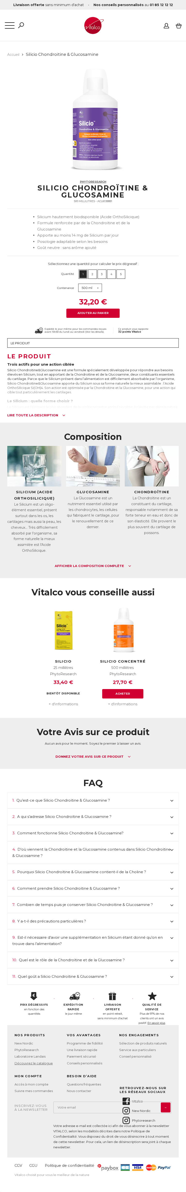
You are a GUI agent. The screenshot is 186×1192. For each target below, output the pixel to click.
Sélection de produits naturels (143, 1043)
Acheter (123, 693)
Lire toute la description (33, 415)
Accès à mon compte (31, 1084)
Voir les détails (94, 331)
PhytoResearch (93, 181)
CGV (18, 1165)
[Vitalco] (92, 31)
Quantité (67, 274)
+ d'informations (63, 704)
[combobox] (90, 288)
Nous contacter (79, 1091)
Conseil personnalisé (135, 1056)
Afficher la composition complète (90, 566)
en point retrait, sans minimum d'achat (113, 1011)
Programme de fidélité (85, 1043)
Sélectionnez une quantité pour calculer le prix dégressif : (93, 264)
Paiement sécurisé (81, 1056)
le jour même (73, 1009)
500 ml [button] (87, 288)
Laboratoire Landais (30, 1056)
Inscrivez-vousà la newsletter (31, 1107)
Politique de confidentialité (69, 1165)
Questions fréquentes (84, 1084)
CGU (33, 1165)
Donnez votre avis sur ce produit (89, 756)
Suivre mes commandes (34, 1091)
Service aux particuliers (137, 1050)
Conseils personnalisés (84, 1063)
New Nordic (24, 1043)
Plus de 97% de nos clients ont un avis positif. (152, 1014)
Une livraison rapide (82, 1050)
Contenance (65, 288)
